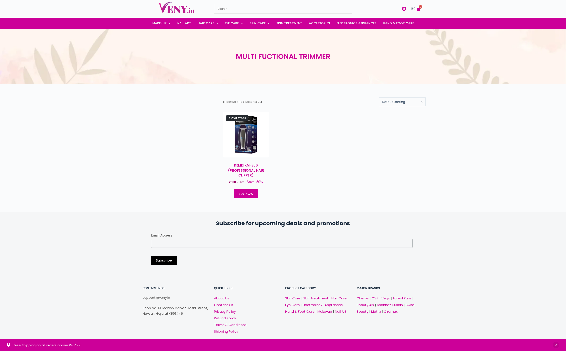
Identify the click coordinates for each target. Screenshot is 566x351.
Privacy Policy (225, 311)
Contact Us (223, 305)
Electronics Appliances (356, 23)
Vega (385, 298)
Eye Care (232, 23)
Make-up (159, 23)
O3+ (375, 298)
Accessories (319, 23)
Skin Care (258, 23)
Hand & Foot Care (398, 23)
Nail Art (184, 23)
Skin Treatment (289, 23)
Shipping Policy (226, 331)
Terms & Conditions (230, 324)
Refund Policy (225, 318)
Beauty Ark (365, 305)
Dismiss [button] (556, 345)
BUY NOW (246, 194)
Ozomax (391, 311)
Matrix (376, 311)
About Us (221, 298)
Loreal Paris (402, 298)
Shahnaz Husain (390, 305)
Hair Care (206, 23)
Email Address (161, 235)
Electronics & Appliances (323, 305)
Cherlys (363, 298)
